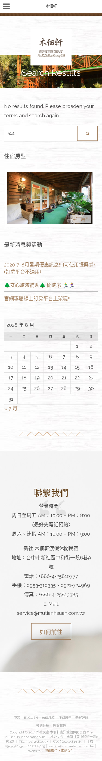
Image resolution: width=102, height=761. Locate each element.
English (31, 718)
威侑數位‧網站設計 (59, 751)
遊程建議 (81, 718)
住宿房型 (65, 718)
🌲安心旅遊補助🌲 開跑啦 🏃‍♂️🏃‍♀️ (39, 285)
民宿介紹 (48, 718)
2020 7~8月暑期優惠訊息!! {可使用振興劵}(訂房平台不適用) (49, 268)
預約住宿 (42, 726)
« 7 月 (10, 408)
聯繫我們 (59, 726)
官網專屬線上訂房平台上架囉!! (37, 298)
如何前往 (51, 631)
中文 (17, 718)
